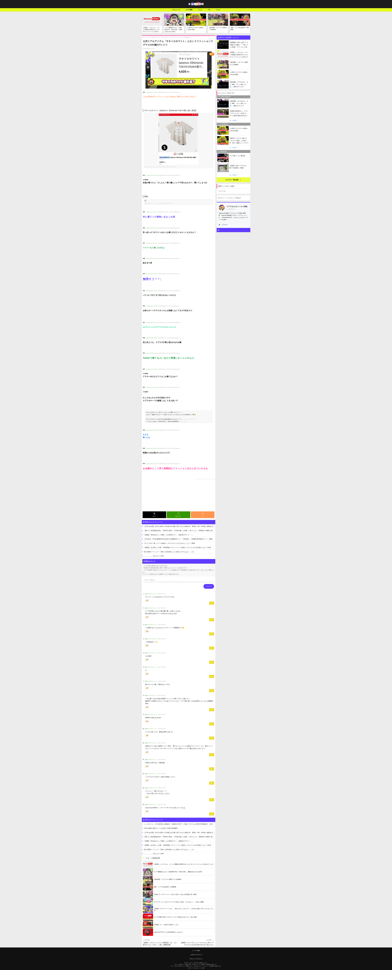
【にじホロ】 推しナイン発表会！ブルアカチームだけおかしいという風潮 (169, 543)
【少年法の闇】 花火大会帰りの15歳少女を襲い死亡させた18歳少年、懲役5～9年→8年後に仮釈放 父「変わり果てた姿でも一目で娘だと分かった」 (179, 526)
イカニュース (176, 10)
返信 (211, 603)
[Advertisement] (178, 495)
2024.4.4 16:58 (161, 681)
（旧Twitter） (224, 224)
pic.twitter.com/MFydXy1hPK (188, 419)
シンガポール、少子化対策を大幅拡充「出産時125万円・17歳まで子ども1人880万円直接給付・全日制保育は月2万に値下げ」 (179, 824)
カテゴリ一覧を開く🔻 (233, 180)
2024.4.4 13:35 (161, 608)
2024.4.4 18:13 (161, 695)
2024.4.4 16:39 (161, 667)
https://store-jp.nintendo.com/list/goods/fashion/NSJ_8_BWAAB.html (161, 166)
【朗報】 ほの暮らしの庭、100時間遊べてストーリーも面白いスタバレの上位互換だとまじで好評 (177, 547)
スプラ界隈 (189, 10)
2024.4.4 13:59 (161, 638)
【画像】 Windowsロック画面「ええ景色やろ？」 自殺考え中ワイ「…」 (169, 535)
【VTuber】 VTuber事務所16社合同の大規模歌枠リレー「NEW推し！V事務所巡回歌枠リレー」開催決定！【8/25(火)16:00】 (179, 539)
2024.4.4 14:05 (161, 653)
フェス (218, 10)
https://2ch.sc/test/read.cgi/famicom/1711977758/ (206, 479)
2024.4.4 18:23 (161, 714)
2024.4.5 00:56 (161, 773)
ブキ (209, 10)
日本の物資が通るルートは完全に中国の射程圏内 (161, 828)
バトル (200, 10)
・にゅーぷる (221, 191)
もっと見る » (233, 120)
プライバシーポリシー (196, 959)
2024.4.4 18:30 (161, 742)
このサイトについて (196, 954)
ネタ (148, 37)
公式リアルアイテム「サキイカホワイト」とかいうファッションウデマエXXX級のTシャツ (172, 37)
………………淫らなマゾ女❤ (154, 556)
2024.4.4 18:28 (161, 728)
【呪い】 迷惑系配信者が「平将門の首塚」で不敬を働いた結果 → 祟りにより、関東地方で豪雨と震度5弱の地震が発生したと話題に (179, 530)
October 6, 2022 (183, 421)
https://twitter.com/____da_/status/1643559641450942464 (159, 203)
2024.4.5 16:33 (161, 804)
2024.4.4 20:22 (161, 759)
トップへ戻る (196, 950)
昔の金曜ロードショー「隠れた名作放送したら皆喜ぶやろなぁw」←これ (169, 552)
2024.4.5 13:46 (161, 787)
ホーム (144, 37)
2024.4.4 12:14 (161, 593)
